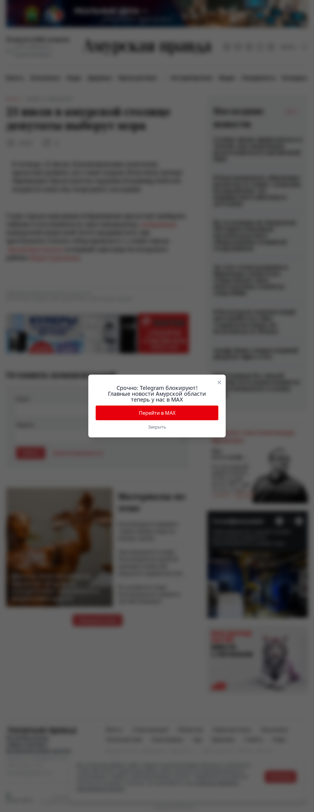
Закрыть (157, 427)
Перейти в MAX (157, 413)
